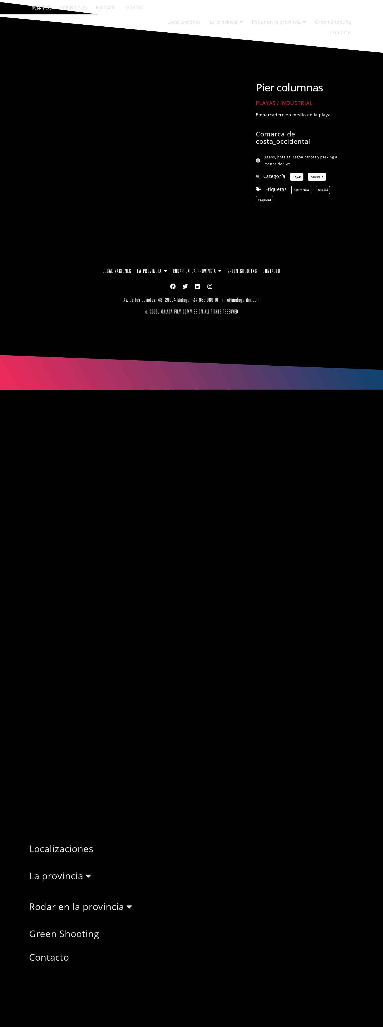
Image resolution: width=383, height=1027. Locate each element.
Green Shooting (333, 22)
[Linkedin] (197, 286)
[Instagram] (210, 286)
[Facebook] (172, 286)
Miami (323, 190)
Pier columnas (289, 87)
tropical (264, 200)
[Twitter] (185, 286)
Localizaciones (184, 22)
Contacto (340, 32)
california (301, 190)
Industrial (296, 102)
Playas (266, 102)
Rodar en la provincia (276, 22)
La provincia (224, 22)
